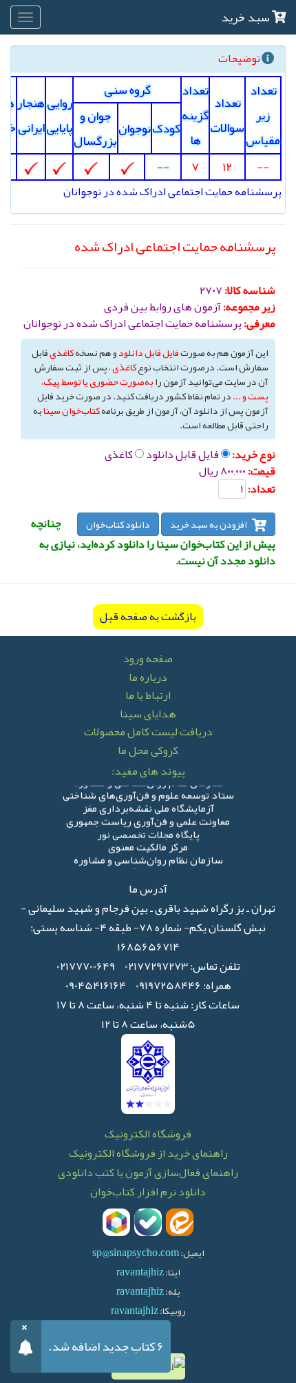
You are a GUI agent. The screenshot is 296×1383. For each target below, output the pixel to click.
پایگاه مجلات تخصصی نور (148, 832)
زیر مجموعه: (249, 307)
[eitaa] (179, 1222)
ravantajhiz (140, 1272)
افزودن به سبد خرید (209, 524)
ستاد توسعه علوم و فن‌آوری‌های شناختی (148, 793)
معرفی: (259, 323)
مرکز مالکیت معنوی (148, 845)
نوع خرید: (253, 454)
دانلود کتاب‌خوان (118, 524)
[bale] (148, 1222)
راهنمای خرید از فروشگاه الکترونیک (148, 1153)
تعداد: (261, 489)
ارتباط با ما (148, 695)
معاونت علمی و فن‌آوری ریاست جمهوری (148, 819)
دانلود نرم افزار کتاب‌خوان (148, 1192)
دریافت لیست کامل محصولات (148, 732)
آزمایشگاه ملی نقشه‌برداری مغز (148, 806)
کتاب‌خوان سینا (71, 410)
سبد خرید (246, 17)
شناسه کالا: (249, 290)
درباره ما (148, 677)
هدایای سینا (148, 714)
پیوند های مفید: (148, 771)
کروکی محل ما (148, 750)
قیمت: (261, 471)
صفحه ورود (148, 659)
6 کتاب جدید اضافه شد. (106, 1346)
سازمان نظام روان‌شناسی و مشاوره (148, 858)
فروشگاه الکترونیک (148, 1134)
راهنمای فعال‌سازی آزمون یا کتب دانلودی (148, 1173)
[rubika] (116, 1222)
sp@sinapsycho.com (135, 1253)
